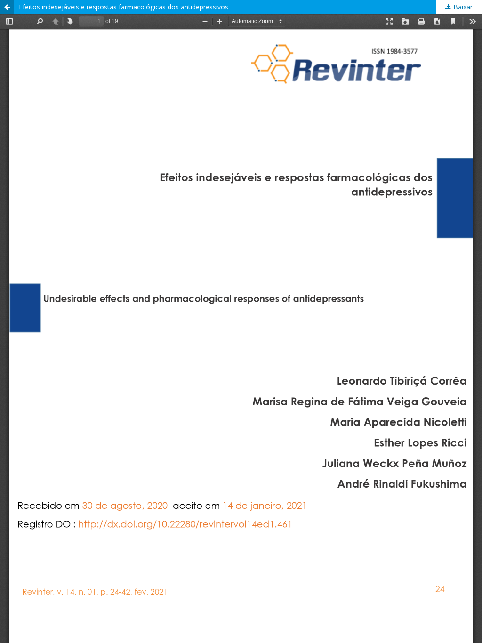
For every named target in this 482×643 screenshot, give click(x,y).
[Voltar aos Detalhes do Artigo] (7, 7)
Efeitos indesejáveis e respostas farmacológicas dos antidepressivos (123, 6)
